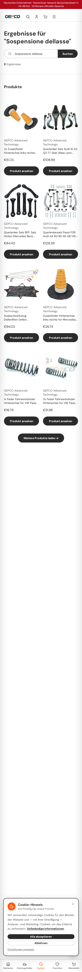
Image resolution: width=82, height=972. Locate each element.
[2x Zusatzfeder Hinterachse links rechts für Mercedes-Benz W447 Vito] (21, 117)
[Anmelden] (36, 16)
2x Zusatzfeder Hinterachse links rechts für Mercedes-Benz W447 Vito (20, 151)
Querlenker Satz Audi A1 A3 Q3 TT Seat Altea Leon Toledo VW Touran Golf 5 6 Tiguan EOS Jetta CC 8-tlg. (60, 151)
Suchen (67, 54)
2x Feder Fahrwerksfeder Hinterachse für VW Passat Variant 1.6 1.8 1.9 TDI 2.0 (60, 401)
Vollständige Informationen (45, 928)
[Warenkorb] (45, 16)
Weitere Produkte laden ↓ (41, 438)
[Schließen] (72, 904)
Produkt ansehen (21, 171)
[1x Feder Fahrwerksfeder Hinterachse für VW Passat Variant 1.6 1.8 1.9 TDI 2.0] (21, 367)
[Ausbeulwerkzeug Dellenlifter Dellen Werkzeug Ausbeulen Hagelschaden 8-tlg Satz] (21, 284)
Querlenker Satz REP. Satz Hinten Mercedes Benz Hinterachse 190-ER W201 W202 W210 (21, 235)
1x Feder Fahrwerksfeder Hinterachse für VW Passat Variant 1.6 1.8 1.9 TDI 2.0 (21, 401)
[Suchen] (27, 16)
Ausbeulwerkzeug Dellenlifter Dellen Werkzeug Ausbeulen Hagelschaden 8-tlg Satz (20, 318)
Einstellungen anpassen (21, 949)
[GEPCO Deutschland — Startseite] (12, 16)
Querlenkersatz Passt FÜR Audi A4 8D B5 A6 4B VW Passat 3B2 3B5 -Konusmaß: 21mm (59, 235)
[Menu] (54, 16)
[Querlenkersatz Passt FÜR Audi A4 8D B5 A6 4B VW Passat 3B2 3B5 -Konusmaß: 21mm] (60, 201)
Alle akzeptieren (41, 936)
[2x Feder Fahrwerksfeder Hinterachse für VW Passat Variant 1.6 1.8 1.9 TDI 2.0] (60, 367)
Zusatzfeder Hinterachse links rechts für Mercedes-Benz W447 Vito (60, 318)
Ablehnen (41, 943)
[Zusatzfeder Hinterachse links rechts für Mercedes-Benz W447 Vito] (60, 284)
